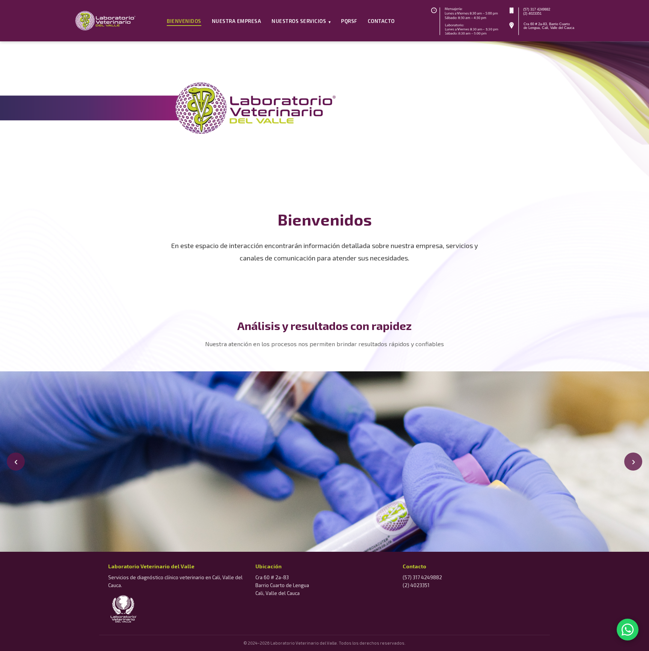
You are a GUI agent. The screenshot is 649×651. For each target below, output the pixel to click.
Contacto (381, 21)
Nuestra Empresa (236, 21)
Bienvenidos (184, 21)
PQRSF (349, 21)
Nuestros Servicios (301, 21)
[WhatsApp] (627, 629)
